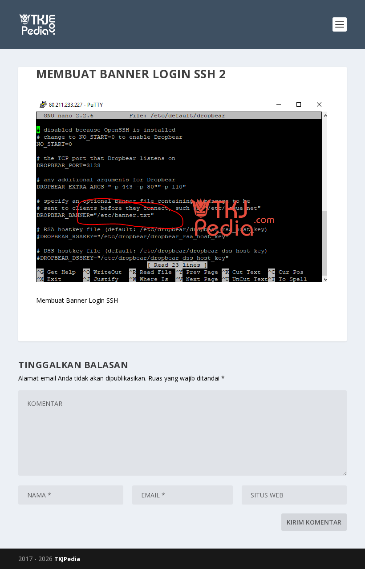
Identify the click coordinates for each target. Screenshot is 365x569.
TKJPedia (67, 559)
